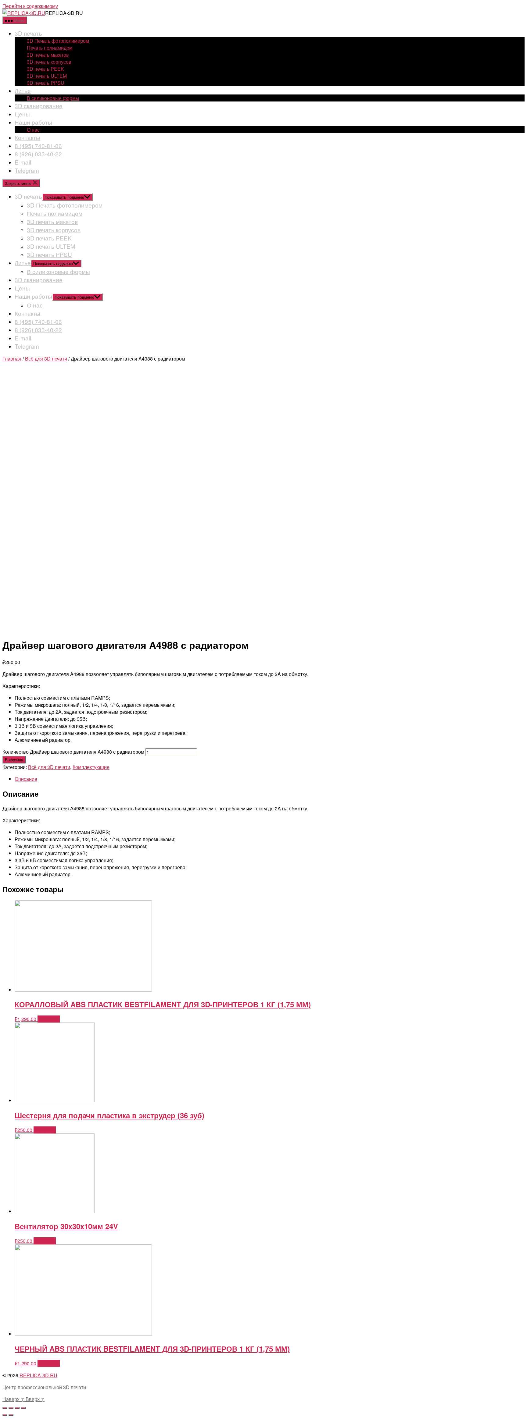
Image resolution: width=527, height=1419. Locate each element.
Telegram (27, 170)
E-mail (23, 162)
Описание (26, 778)
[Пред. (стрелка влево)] (4, 1415)
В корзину (14, 760)
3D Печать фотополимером (58, 40)
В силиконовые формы (53, 97)
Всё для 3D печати (46, 358)
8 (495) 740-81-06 (38, 145)
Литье (23, 90)
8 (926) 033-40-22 (38, 154)
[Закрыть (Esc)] (4, 1408)
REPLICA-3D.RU (38, 1375)
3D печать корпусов (49, 61)
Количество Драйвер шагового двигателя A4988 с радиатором (73, 751)
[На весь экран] (17, 1408)
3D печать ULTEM (47, 75)
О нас (33, 129)
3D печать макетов (48, 54)
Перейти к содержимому (30, 5)
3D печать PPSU (45, 82)
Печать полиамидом (50, 47)
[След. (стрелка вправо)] (11, 1415)
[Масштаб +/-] (23, 1408)
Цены (22, 114)
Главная (11, 358)
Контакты (27, 137)
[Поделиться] (11, 1408)
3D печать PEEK (45, 68)
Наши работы (33, 122)
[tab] (270, 778)
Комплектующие (91, 766)
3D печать (28, 33)
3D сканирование (39, 105)
